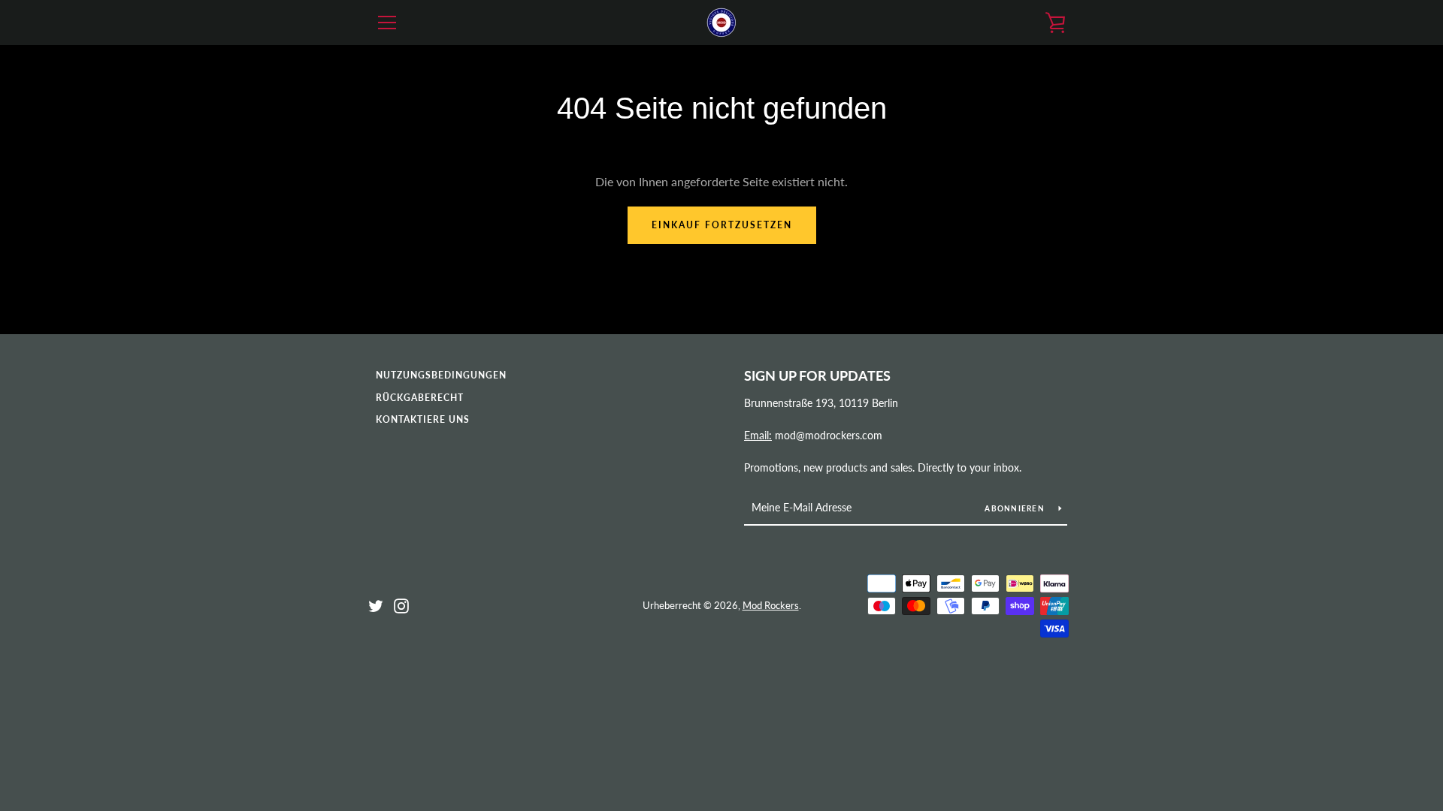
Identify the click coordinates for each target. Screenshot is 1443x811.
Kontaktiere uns (423, 419)
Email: (758, 435)
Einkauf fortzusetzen (722, 225)
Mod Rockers (771, 605)
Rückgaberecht (420, 397)
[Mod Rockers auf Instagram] (401, 604)
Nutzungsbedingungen (441, 375)
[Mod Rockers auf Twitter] (375, 604)
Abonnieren (1016, 508)
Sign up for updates (817, 375)
